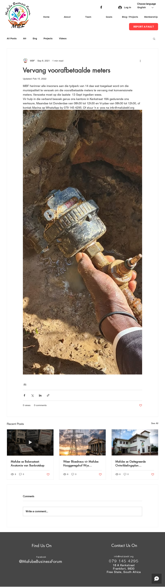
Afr (24, 38)
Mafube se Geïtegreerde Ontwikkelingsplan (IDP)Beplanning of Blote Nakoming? (130, 463)
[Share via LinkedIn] (40, 395)
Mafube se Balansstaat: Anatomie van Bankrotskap (27, 463)
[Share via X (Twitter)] (32, 395)
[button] (154, 38)
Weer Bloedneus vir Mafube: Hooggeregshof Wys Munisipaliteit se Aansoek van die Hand (82, 463)
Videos (63, 38)
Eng (35, 38)
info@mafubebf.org (123, 556)
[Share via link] (48, 395)
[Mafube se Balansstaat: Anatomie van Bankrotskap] (30, 442)
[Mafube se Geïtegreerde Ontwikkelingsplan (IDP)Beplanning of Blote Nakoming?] (135, 442)
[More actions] (140, 61)
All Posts (12, 38)
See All (154, 423)
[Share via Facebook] (24, 395)
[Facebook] (101, 7)
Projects (48, 38)
